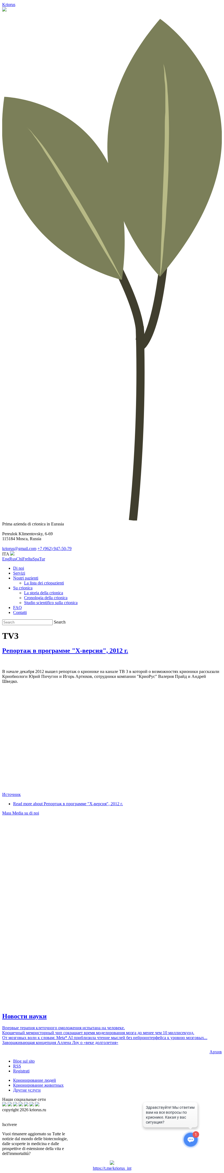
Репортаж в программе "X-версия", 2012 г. (65, 650)
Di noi (18, 568)
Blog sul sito (24, 1061)
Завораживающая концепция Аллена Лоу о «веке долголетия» (60, 1042)
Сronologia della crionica (45, 597)
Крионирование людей (34, 1080)
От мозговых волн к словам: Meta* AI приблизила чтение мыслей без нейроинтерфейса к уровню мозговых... (104, 1037)
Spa (36, 559)
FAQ (17, 607)
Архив (216, 1051)
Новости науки (24, 1016)
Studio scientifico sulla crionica (51, 602)
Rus (12, 559)
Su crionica (23, 588)
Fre (25, 559)
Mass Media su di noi (20, 813)
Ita (30, 559)
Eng (5, 559)
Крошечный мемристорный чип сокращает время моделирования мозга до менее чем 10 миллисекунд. (98, 1032)
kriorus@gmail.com (19, 548)
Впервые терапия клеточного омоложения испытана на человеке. (63, 1027)
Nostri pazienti (25, 578)
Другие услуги (27, 1090)
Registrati (21, 1071)
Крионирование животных (38, 1085)
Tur (42, 559)
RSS (17, 1066)
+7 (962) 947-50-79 (54, 548)
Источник (11, 794)
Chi (19, 559)
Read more (68, 803)
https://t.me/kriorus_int (112, 1168)
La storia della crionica (43, 592)
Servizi (19, 573)
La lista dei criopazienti (44, 583)
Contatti (20, 612)
